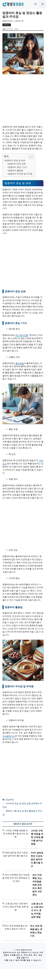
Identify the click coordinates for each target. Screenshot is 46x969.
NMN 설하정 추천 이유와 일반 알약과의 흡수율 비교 (37, 859)
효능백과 (7, 25)
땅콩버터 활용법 (15, 170)
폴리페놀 (19, 363)
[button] (35, 4)
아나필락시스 (8, 736)
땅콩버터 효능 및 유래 (15, 160)
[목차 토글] (30, 157)
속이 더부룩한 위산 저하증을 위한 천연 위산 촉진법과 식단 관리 (37, 885)
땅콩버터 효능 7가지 (17, 167)
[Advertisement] (23, 101)
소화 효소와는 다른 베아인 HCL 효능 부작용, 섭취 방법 (37, 910)
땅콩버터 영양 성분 (17, 164)
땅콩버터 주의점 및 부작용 (20, 174)
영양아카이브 (7, 21)
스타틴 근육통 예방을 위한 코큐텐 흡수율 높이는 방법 (37, 837)
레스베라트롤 (21, 335)
